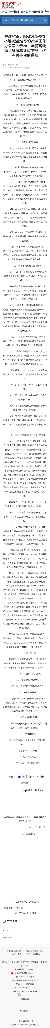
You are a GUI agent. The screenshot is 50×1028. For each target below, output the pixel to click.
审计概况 (14, 11)
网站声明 (25, 962)
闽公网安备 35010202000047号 (26, 973)
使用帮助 (26, 966)
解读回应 (37, 11)
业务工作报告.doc (35, 790)
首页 (4, 11)
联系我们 (5, 962)
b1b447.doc (8, 930)
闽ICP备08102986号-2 (25, 977)
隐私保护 (15, 962)
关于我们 (44, 962)
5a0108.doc (8, 937)
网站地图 (34, 962)
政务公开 (26, 11)
